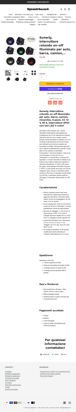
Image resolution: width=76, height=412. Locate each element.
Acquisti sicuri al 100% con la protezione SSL (55, 371)
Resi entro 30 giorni (46, 376)
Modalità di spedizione (12, 376)
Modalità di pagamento (12, 374)
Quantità (42, 74)
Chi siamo (8, 382)
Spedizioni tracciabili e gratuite (50, 374)
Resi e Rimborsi (10, 380)
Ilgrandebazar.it (32, 407)
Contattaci (8, 371)
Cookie (7, 387)
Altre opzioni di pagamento (55, 93)
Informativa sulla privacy (13, 385)
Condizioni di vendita (12, 378)
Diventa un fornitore (11, 389)
